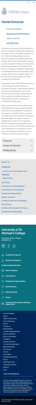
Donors (5, 324)
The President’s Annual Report (13, 190)
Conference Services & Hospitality (14, 201)
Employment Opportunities (11, 193)
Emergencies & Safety (10, 357)
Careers (5, 352)
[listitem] (3, 247)
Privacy (5, 359)
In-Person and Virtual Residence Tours (14, 171)
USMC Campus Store (10, 318)
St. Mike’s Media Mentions (11, 265)
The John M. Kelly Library (11, 344)
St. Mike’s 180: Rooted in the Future (15, 208)
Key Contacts (6, 204)
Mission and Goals (8, 197)
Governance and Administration (13, 186)
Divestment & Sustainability (12, 211)
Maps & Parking (7, 178)
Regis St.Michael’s (9, 347)
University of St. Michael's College (13, 231)
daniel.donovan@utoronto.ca (18, 34)
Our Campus (7, 349)
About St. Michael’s (9, 334)
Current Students (8, 313)
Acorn (5, 370)
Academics (6, 339)
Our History (6, 182)
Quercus (6, 367)
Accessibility (7, 354)
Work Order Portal (9, 362)
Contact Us (6, 167)
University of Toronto (9, 365)
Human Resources (9, 321)
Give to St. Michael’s (9, 336)
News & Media (7, 329)
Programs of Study (9, 342)
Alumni (5, 316)
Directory (5, 175)
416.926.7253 (12, 43)
